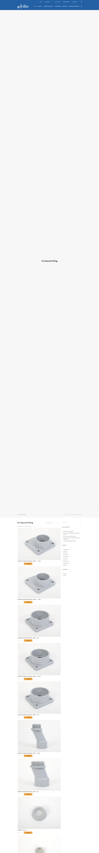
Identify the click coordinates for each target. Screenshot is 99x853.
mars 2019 (65, 558)
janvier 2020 (65, 554)
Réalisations (58, 6)
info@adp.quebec (66, 1)
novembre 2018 (66, 563)
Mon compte (75, 1)
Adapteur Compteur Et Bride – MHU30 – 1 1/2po (29, 599)
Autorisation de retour (73, 6)
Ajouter (29, 563)
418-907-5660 (57, 1)
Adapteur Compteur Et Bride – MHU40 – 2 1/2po (29, 676)
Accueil (40, 1)
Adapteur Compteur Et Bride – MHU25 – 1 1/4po (29, 561)
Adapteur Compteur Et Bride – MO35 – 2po (28, 791)
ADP (35, 6)
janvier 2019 (65, 560)
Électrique (65, 573)
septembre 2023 (66, 549)
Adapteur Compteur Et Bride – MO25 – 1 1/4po (29, 753)
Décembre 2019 (66, 556)
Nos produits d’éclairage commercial (69, 536)
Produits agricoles (48, 6)
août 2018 (65, 565)
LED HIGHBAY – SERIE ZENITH (68, 531)
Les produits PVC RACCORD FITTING (69, 541)
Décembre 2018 (66, 561)
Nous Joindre (47, 1)
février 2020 (65, 553)
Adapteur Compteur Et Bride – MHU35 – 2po (28, 638)
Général (64, 575)
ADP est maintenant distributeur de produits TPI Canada (71, 533)
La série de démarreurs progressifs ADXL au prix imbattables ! (71, 538)
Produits (39, 6)
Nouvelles (64, 6)
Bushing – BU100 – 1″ (23, 830)
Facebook (80, 1)
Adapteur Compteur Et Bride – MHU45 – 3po (28, 715)
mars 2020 (65, 551)
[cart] (81, 6)
